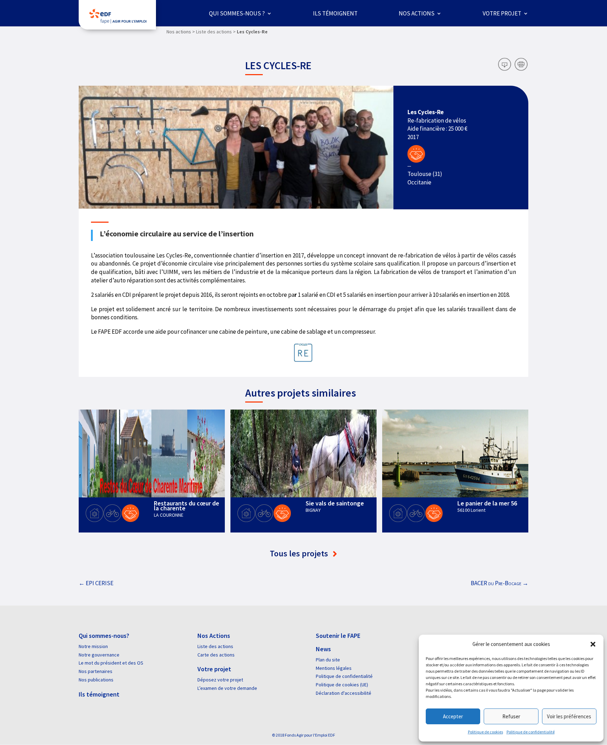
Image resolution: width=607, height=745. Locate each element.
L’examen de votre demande (227, 688)
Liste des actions (215, 646)
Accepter (453, 716)
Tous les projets (300, 553)
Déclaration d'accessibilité (343, 693)
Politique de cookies (485, 731)
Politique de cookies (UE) (342, 684)
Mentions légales (334, 668)
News (323, 649)
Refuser (511, 716)
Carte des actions (216, 655)
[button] (592, 644)
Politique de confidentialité (531, 731)
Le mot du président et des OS (111, 663)
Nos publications (96, 680)
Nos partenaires (95, 671)
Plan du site (328, 659)
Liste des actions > (216, 31)
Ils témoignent (335, 13)
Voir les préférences (569, 716)
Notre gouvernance (99, 655)
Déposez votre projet (220, 680)
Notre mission (93, 646)
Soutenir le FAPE (338, 636)
